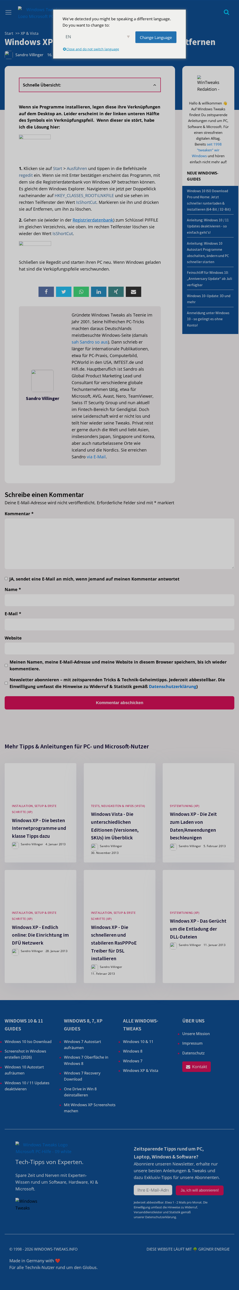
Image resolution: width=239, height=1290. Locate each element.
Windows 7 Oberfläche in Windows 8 (86, 1060)
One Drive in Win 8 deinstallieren (80, 1092)
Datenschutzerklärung (172, 686)
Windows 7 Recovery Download (82, 1076)
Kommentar (19, 513)
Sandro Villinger (29, 54)
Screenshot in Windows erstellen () (25, 1054)
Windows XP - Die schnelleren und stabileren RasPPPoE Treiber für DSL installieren (114, 943)
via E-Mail (96, 456)
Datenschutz (193, 1053)
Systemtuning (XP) (185, 806)
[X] (63, 292)
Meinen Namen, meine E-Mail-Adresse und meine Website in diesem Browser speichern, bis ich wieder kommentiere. (118, 665)
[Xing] (116, 292)
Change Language (156, 37)
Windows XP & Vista (140, 1070)
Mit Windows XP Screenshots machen (90, 1107)
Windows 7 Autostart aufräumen (82, 1044)
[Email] (133, 292)
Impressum (192, 1043)
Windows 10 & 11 (138, 1041)
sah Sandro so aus (90, 342)
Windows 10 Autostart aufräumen (24, 1070)
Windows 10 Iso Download (28, 1041)
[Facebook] (46, 292)
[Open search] (226, 12)
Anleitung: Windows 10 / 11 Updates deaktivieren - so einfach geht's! (208, 226)
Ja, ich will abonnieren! (200, 1190)
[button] (196, 1066)
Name (13, 589)
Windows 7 (132, 1061)
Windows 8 (132, 1051)
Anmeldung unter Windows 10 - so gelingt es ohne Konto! (208, 319)
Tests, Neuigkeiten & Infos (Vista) (118, 806)
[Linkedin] (98, 292)
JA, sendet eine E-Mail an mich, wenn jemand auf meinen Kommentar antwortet (94, 579)
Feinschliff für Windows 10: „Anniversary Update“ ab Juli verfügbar (209, 278)
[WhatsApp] (81, 292)
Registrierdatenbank (93, 220)
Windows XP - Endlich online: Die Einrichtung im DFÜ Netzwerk (40, 935)
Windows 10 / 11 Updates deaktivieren (27, 1086)
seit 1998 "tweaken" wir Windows (207, 150)
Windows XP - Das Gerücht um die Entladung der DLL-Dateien (198, 929)
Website (13, 638)
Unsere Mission (196, 1033)
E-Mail (13, 613)
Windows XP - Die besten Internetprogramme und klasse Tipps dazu (39, 828)
